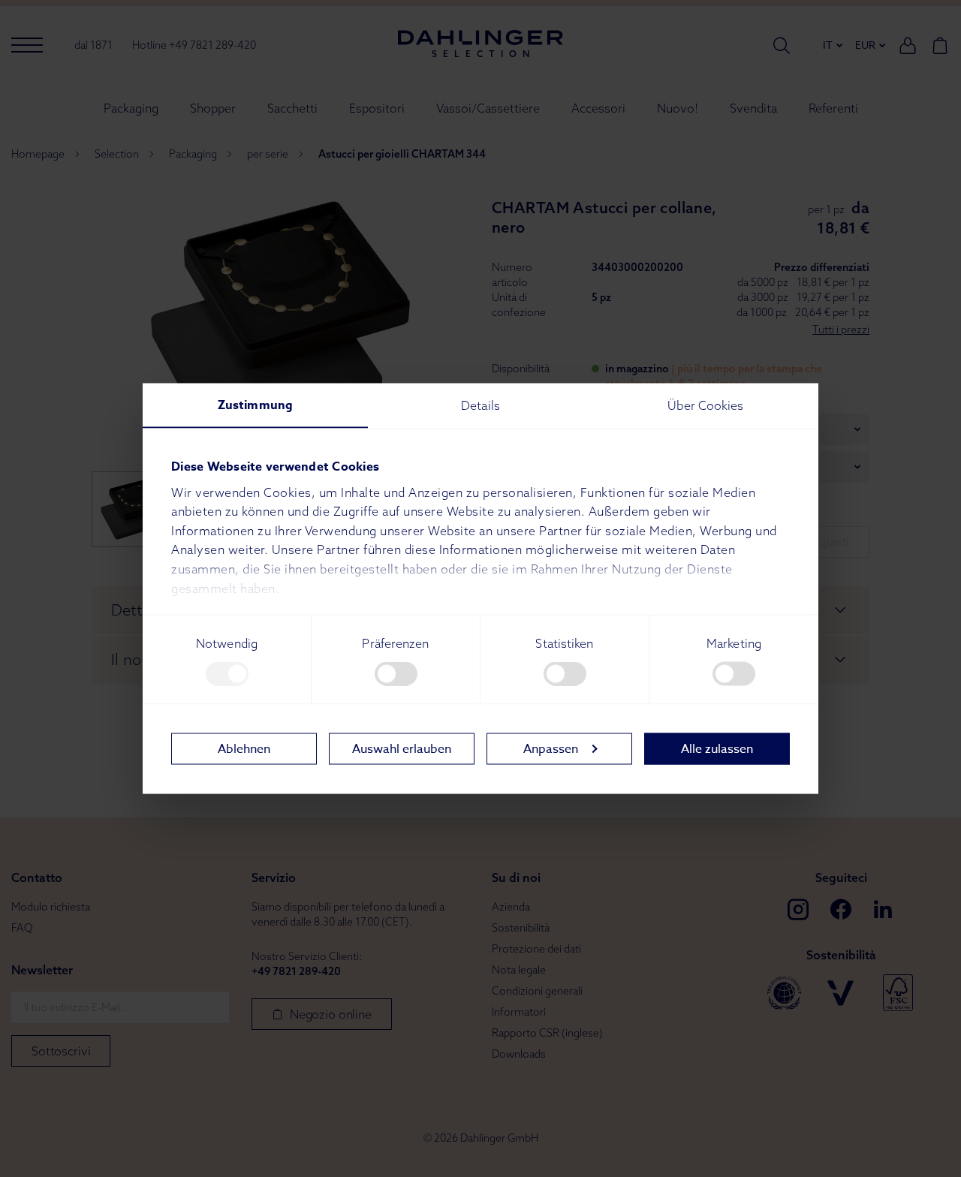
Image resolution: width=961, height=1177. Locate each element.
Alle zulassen (717, 748)
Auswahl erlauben (401, 748)
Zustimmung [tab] (255, 405)
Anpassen (550, 748)
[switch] (396, 674)
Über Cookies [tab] (705, 405)
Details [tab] (480, 405)
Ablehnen (244, 748)
